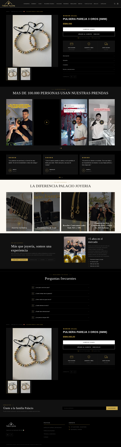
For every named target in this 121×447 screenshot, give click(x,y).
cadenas (33, 3)
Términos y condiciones (49, 434)
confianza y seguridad (19, 259)
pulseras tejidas (49, 3)
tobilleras (73, 3)
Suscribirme (112, 408)
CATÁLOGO (103, 3)
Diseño (43, 259)
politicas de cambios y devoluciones (53, 427)
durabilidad (33, 259)
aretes (80, 3)
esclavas (59, 3)
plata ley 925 (88, 3)
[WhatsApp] (11, 434)
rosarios (66, 3)
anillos (96, 3)
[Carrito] (117, 3)
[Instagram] (7, 434)
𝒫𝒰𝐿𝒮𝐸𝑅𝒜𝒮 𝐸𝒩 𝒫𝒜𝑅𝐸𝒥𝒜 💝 (18, 324)
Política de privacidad (49, 430)
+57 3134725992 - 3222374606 (78, 427)
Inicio (7, 324)
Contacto (46, 437)
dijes (40, 3)
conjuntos (27, 3)
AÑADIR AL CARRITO (89, 34)
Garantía (51, 259)
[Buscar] (114, 3)
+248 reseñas (74, 328)
